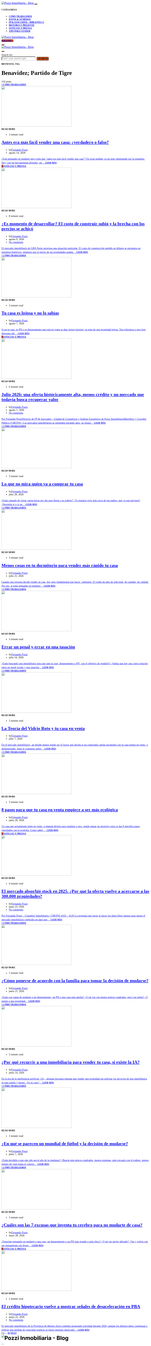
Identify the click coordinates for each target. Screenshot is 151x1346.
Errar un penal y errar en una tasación (38, 646)
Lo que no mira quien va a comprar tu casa (42, 483)
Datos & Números (20, 19)
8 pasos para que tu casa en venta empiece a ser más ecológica (59, 809)
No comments (16, 242)
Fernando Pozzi (19, 149)
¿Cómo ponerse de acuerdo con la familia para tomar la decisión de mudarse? (74, 980)
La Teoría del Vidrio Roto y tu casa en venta (43, 728)
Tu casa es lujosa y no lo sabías (30, 313)
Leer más (51, 163)
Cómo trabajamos (20, 16)
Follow (6, 40)
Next (13, 1333)
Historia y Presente (21, 25)
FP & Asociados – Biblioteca (26, 22)
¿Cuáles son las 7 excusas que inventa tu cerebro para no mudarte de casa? (71, 1225)
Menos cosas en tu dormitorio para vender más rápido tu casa (59, 565)
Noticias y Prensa (20, 28)
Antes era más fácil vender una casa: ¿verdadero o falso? (55, 142)
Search (42, 58)
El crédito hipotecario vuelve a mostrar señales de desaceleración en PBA (70, 1306)
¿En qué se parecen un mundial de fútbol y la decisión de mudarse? (64, 1143)
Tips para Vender (19, 31)
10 (9, 1333)
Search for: (7, 55)
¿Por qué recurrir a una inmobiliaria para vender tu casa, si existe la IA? (70, 1062)
